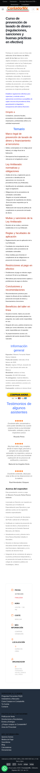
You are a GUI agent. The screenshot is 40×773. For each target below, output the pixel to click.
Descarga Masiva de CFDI (27, 1)
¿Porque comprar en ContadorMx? (14, 724)
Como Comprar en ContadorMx (13, 701)
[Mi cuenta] (33, 9)
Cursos (5, 1)
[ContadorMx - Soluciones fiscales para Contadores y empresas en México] (18, 9)
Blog (3, 745)
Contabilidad (25, 4)
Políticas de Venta (8, 716)
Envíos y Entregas (8, 722)
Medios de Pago (7, 739)
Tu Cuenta (5, 704)
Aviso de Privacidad (9, 727)
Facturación (13, 1)
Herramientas (15, 4)
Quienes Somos (7, 737)
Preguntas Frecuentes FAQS (12, 696)
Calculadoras (6, 747)
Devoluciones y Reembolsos (12, 719)
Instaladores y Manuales (10, 699)
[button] (3, 9)
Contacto (5, 707)
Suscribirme (6, 742)
